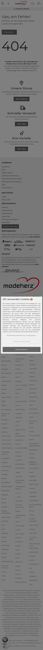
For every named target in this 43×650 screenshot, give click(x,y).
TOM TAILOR (33, 525)
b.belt (3, 357)
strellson (32, 476)
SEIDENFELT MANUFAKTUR (34, 445)
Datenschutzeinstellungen (12, 179)
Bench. (4, 365)
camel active (6, 440)
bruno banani (6, 409)
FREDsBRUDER (7, 561)
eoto (3, 525)
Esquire (4, 541)
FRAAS (3, 557)
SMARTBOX (33, 450)
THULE (31, 511)
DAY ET (4, 478)
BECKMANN (6, 361)
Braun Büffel (6, 397)
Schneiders (33, 409)
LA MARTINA (20, 464)
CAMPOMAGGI (6, 448)
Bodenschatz (6, 381)
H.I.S (17, 397)
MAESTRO (19, 501)
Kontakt (5, 207)
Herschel (18, 389)
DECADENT (5, 482)
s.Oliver (32, 458)
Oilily (17, 558)
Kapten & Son (20, 430)
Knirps (17, 452)
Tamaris (32, 488)
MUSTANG (19, 542)
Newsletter (6, 222)
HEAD (17, 377)
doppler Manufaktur (5, 512)
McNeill (18, 538)
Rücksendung (7, 210)
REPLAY (32, 373)
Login (4, 197)
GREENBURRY (20, 355)
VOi (30, 568)
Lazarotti (18, 476)
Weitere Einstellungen (21, 341)
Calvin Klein (5, 436)
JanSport (18, 417)
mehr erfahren (34, 237)
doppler (4, 507)
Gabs (3, 580)
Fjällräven (5, 549)
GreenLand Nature (19, 360)
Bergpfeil (4, 369)
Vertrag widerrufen (10, 226)
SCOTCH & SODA (33, 422)
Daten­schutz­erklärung (16, 335)
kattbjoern (19, 440)
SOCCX (31, 454)
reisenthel (33, 369)
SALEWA (32, 393)
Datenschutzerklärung (10, 176)
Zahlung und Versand (10, 219)
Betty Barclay (6, 373)
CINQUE (4, 462)
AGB (3, 170)
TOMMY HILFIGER (32, 520)
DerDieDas (5, 490)
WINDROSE (33, 580)
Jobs (3, 185)
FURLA (4, 572)
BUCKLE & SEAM (5, 415)
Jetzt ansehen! (21, 99)
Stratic (31, 472)
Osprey (18, 566)
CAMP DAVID (6, 444)
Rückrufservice (7, 213)
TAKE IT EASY (34, 484)
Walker (31, 572)
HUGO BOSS (20, 409)
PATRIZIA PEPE (20, 582)
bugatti (4, 424)
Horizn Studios (20, 401)
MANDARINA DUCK (20, 516)
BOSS (3, 393)
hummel (18, 413)
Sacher (31, 385)
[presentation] (9, 3)
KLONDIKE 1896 (21, 448)
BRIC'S (3, 405)
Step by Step (34, 468)
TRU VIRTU (33, 533)
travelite (32, 529)
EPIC (3, 529)
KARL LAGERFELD (20, 435)
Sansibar (32, 401)
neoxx (17, 550)
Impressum (6, 167)
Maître (17, 511)
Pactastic (18, 578)
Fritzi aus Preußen (4, 567)
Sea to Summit (34, 435)
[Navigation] (3, 3)
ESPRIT (4, 537)
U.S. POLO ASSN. (33, 538)
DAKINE (4, 474)
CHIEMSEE (5, 458)
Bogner (4, 385)
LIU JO (17, 493)
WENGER (32, 576)
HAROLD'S (19, 373)
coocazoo (4, 470)
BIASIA (4, 377)
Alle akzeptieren (21, 349)
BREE (3, 401)
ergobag (4, 533)
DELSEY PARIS (6, 486)
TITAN (31, 515)
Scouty (31, 431)
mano (17, 521)
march (17, 529)
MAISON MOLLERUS (19, 506)
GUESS (18, 369)
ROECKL (32, 377)
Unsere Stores (7, 188)
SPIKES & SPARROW (33, 463)
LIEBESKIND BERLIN (20, 488)
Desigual (4, 495)
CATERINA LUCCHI (5, 453)
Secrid (31, 439)
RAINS (31, 360)
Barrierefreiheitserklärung (11, 182)
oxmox (17, 570)
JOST (17, 426)
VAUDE (32, 560)
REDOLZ (32, 365)
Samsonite (33, 397)
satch (31, 405)
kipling (18, 444)
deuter (4, 499)
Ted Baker (33, 496)
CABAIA (4, 432)
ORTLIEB (18, 562)
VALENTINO (33, 552)
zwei (31, 584)
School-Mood (34, 413)
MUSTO (18, 546)
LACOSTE (18, 460)
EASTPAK (4, 521)
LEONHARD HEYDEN (19, 481)
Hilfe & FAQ (6, 216)
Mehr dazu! (21, 124)
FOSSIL (4, 553)
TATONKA (32, 492)
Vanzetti (32, 556)
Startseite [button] (9, 32)
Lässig (17, 472)
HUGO (17, 405)
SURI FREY (33, 480)
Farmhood (5, 545)
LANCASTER (19, 468)
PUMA (31, 356)
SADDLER (33, 389)
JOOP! (17, 421)
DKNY (3, 503)
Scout (31, 427)
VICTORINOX (34, 564)
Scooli (31, 417)
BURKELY (5, 428)
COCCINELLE (6, 466)
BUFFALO (5, 420)
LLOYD (18, 497)
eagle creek (5, 517)
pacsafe (18, 574)
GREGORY (19, 365)
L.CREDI (18, 456)
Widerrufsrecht (7, 173)
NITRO (17, 554)
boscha (4, 389)
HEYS (17, 393)
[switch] (5, 646)
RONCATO (33, 381)
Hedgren (18, 381)
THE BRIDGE (34, 500)
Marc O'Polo (19, 534)
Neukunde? (6, 200)
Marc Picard (19, 525)
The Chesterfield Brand (35, 506)
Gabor (3, 576)
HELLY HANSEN (21, 385)
